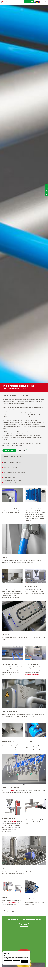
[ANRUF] (46, 185)
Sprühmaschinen (11, 790)
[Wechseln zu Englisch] (35, 2)
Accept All (24, 961)
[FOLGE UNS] (46, 194)
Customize (8, 961)
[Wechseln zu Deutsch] (37, 2)
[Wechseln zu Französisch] (39, 2)
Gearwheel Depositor (13, 902)
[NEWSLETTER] (46, 191)
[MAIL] (46, 188)
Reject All (16, 961)
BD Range (14, 821)
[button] (3, 495)
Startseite (5, 388)
